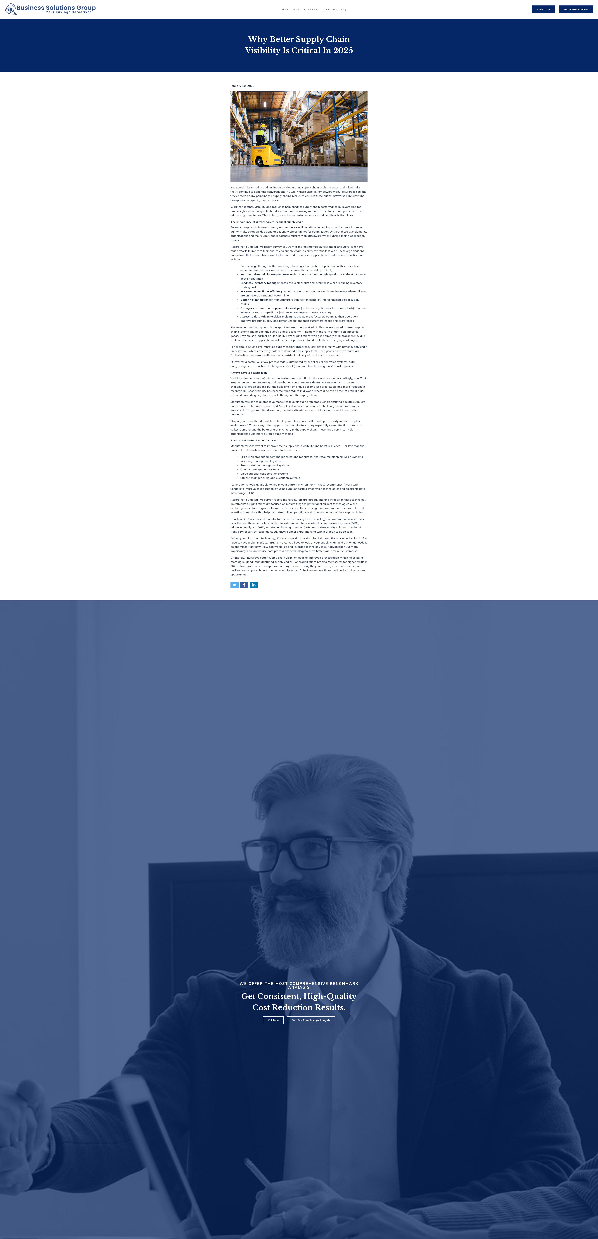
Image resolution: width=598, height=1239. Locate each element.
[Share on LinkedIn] (254, 585)
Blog (343, 9)
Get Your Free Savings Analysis (311, 1020)
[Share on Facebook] (244, 585)
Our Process (330, 9)
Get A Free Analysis (576, 9)
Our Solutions (310, 9)
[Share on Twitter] (234, 585)
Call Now (273, 1020)
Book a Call (543, 9)
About (295, 9)
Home (285, 9)
